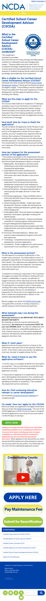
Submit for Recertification (11, 557)
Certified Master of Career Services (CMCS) (17, 539)
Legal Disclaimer (18, 565)
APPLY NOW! (11, 422)
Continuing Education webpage (24, 396)
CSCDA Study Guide (33, 301)
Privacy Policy (28, 565)
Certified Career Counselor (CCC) (13, 543)
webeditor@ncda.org (11, 572)
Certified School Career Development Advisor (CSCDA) (20, 552)
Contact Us (8, 565)
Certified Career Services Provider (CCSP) (16, 534)
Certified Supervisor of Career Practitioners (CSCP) (19, 548)
